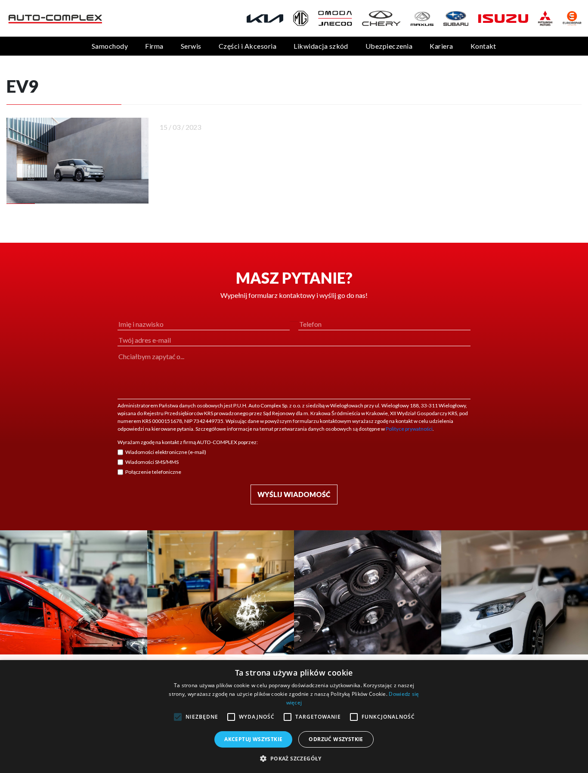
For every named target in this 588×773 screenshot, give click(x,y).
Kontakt (483, 46)
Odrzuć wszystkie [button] (336, 739)
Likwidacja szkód (321, 46)
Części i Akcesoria (248, 46)
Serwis (191, 46)
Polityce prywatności (409, 429)
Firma (154, 46)
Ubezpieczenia (388, 46)
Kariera (441, 46)
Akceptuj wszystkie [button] (253, 739)
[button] (293, 758)
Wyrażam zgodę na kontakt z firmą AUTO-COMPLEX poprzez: (188, 442)
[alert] (294, 716)
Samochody (110, 46)
